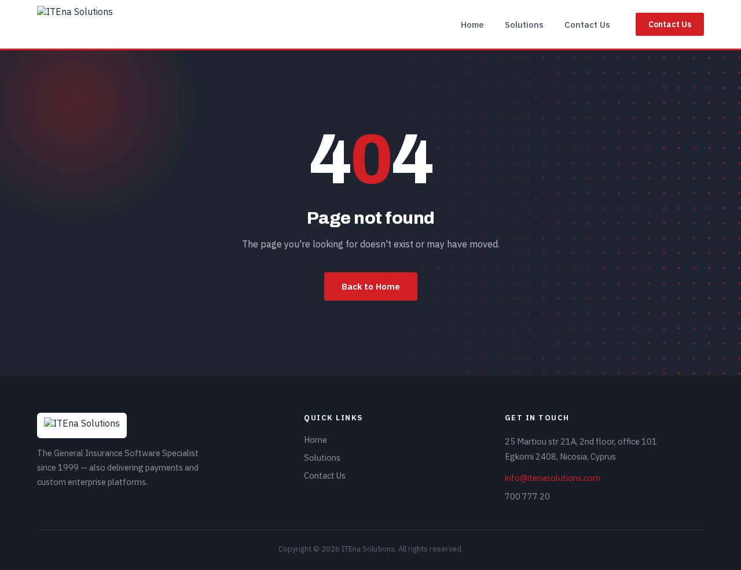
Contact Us (587, 24)
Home (472, 24)
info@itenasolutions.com (552, 477)
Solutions (524, 24)
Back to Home (371, 286)
